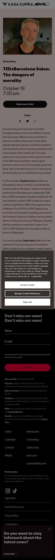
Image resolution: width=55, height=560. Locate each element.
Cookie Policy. (36, 276)
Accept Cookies (28, 285)
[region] (27, 279)
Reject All (27, 302)
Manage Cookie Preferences (27, 293)
